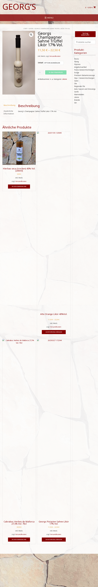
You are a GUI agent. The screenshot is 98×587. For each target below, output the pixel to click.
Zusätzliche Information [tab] (9, 112)
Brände (77, 100)
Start (25, 28)
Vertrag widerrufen (85, 34)
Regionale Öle (79, 86)
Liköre (31, 28)
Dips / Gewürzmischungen (84, 78)
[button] (31, 35)
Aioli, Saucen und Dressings (84, 89)
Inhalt (40, 63)
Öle (75, 83)
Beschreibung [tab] (9, 105)
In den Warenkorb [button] (19, 186)
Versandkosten (54, 56)
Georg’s (19, 7)
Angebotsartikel (80, 67)
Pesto (76, 59)
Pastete (77, 64)
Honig (76, 61)
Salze (76, 81)
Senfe (76, 92)
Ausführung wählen (54, 332)
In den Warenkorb (56, 72)
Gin (75, 103)
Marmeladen (79, 94)
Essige (76, 72)
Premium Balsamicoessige (84, 75)
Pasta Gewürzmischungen (84, 70)
